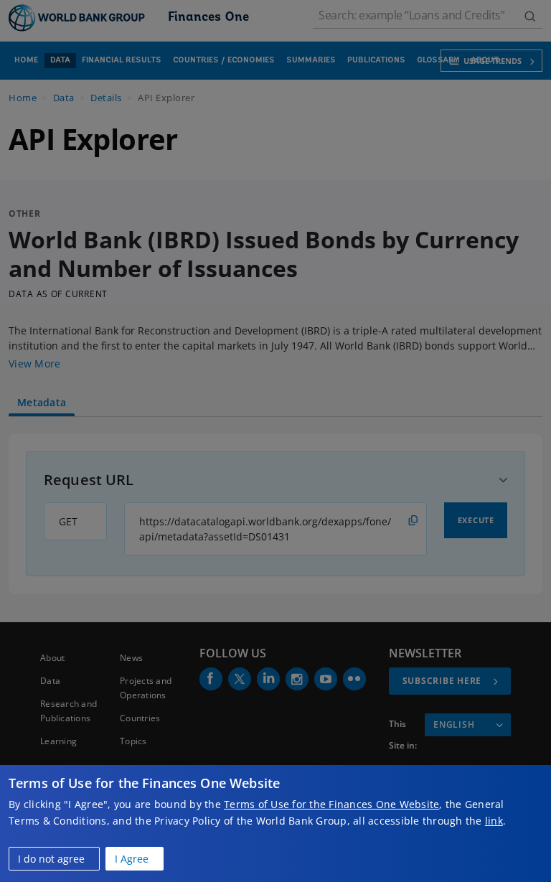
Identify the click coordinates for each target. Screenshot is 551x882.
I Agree (132, 858)
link (494, 820)
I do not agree (51, 858)
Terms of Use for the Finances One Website (331, 804)
